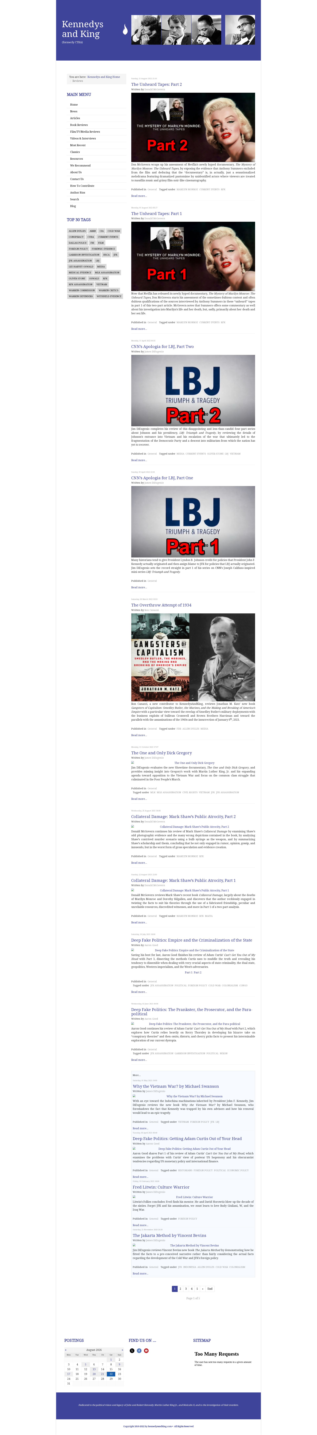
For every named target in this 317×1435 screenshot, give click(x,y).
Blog (73, 206)
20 (94, 1374)
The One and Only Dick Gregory (161, 753)
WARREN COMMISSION (82, 290)
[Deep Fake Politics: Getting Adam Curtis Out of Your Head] (193, 1149)
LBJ (97, 260)
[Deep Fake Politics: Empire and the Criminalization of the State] (193, 950)
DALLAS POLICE (78, 243)
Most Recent (78, 145)
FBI (92, 243)
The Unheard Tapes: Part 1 (156, 213)
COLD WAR (114, 231)
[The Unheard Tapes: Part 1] (193, 256)
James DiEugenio (154, 351)
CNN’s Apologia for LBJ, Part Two (162, 346)
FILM (101, 243)
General (152, 189)
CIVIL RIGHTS (190, 792)
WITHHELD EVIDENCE (109, 296)
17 (68, 1374)
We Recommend (80, 165)
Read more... (139, 195)
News (73, 111)
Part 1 (189, 972)
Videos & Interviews (83, 138)
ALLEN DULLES (77, 231)
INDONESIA (189, 1267)
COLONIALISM (230, 985)
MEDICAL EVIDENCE (80, 272)
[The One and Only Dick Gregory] (193, 763)
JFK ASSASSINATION (80, 260)
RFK (105, 278)
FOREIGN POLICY (78, 248)
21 (102, 1374)
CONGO (243, 985)
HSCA (106, 254)
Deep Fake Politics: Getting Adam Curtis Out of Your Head (187, 1138)
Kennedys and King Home (104, 77)
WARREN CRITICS (108, 290)
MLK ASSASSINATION (107, 272)
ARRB (93, 231)
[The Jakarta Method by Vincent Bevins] (193, 1246)
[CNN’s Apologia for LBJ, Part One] (193, 521)
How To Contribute (82, 185)
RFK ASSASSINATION (80, 284)
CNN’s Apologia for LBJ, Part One (162, 478)
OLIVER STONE (77, 278)
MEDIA (101, 266)
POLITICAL (181, 985)
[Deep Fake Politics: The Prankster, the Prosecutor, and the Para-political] (193, 1024)
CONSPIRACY (76, 237)
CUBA (91, 237)
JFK (115, 254)
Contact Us (77, 179)
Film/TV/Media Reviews (85, 131)
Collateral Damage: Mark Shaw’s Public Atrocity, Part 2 (183, 816)
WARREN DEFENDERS (81, 296)
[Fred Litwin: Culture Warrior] (193, 1197)
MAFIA (209, 916)
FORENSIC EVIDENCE (103, 248)
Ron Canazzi (151, 610)
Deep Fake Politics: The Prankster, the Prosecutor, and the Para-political (191, 1011)
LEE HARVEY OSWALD (81, 266)
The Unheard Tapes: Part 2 (156, 84)
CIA (102, 231)
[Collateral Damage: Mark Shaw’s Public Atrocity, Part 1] (193, 891)
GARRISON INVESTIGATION (84, 254)
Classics (75, 152)
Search (74, 199)
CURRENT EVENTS (108, 237)
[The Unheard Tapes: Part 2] (193, 127)
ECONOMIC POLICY (238, 1170)
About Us (76, 172)
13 (94, 1369)
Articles (75, 118)
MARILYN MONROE (187, 189)
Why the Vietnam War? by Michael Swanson (176, 1086)
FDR (179, 728)
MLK (153, 792)
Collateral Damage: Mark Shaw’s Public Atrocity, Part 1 (183, 880)
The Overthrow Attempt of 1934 (161, 605)
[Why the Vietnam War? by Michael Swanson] (193, 1096)
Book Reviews (79, 125)
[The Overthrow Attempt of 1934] (193, 657)
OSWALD (94, 278)
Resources (76, 158)
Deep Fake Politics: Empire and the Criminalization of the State (191, 940)
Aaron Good (151, 945)
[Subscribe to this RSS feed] (253, 75)
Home (74, 104)
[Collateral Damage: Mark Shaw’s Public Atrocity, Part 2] (193, 827)
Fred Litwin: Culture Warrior (161, 1187)
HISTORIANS (185, 1170)
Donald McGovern (154, 89)
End (210, 1288)
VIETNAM (101, 284)
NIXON (224, 1053)
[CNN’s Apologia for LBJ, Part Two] (193, 390)
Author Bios (77, 192)
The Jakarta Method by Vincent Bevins (169, 1235)
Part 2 (197, 972)
